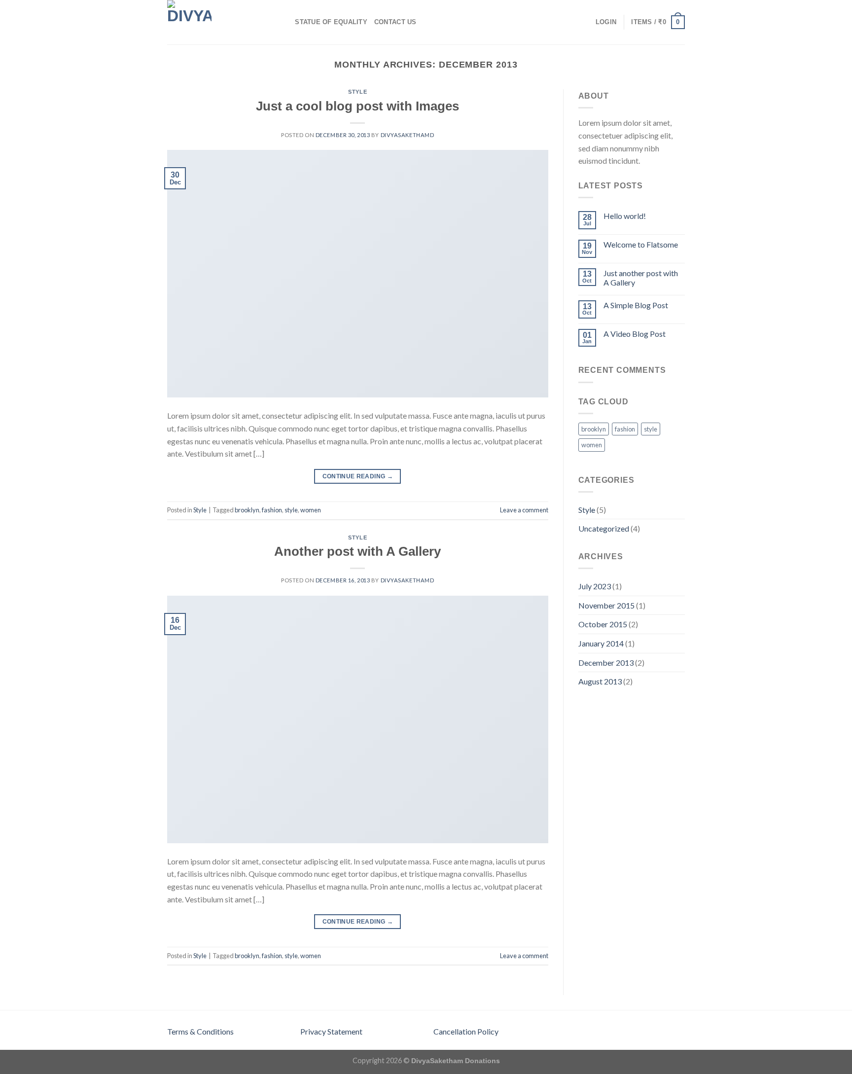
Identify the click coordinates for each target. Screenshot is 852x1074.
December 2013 (606, 662)
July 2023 (594, 586)
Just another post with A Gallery (641, 277)
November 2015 (606, 605)
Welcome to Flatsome (641, 244)
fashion (272, 510)
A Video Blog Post (635, 333)
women (310, 510)
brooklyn (247, 510)
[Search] (284, 22)
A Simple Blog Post (636, 305)
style (291, 510)
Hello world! (625, 215)
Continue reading (357, 476)
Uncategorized (603, 528)
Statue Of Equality (331, 22)
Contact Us (395, 22)
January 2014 (601, 643)
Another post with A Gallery (357, 551)
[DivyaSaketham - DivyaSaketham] (216, 22)
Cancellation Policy (465, 1031)
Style (357, 92)
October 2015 (602, 624)
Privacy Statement (331, 1031)
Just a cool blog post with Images (357, 106)
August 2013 (600, 681)
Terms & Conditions (200, 1031)
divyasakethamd (407, 135)
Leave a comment (524, 510)
